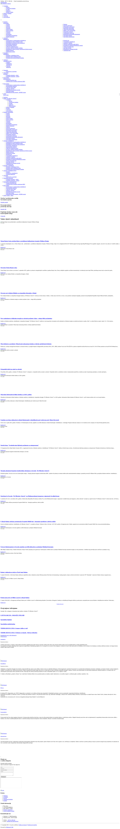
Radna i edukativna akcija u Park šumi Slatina (14, 572)
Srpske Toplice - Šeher (8, 195)
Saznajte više (3, 209)
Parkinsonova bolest (10, 51)
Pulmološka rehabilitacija (11, 44)
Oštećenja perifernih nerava (12, 46)
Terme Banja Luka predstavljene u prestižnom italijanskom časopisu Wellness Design (25, 241)
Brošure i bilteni (9, 12)
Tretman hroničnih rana (68, 46)
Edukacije (8, 11)
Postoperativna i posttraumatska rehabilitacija (16, 40)
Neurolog (8, 28)
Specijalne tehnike (67, 48)
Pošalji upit (3, 776)
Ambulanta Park (66, 50)
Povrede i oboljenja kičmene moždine (14, 48)
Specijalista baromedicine (11, 35)
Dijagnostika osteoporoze (68, 26)
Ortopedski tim (3, 663)
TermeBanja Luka (5, 94)
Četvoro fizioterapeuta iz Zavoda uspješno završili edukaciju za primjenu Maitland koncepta (27, 547)
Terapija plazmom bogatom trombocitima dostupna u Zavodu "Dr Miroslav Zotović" (25, 470)
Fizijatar (8, 24)
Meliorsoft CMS (9, 827)
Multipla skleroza (10, 50)
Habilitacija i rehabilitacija (9, 64)
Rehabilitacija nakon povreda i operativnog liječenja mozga (19, 49)
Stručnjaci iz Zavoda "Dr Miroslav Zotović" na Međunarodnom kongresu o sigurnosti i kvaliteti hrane (30, 496)
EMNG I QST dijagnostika (69, 30)
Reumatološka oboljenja (11, 45)
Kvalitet (8, 9)
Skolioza (8, 62)
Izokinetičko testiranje (68, 31)
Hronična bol (66, 40)
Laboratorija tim (3, 736)
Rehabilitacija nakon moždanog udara (14, 41)
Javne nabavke (6, 17)
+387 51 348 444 (11, 820)
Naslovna (5, 97)
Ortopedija (5, 175)
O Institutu (5, 6)
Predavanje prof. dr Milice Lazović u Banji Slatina (15, 597)
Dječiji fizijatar (9, 29)
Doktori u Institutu (7, 13)
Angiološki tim (3, 639)
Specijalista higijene (67, 35)
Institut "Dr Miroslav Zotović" (10, 98)
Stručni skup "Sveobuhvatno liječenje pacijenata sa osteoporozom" (20, 445)
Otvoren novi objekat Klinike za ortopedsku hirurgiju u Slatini (18, 293)
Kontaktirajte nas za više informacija (8, 635)
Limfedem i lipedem (67, 43)
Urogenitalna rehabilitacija (69, 41)
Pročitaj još (3, 247)
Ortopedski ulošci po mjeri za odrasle (11, 369)
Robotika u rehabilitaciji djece (12, 55)
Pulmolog (8, 31)
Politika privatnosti (23, 824)
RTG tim (2, 687)
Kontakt (5, 14)
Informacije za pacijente (11, 71)
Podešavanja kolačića (32, 824)
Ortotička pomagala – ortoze (12, 75)
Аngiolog (8, 33)
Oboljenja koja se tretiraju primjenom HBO (15, 81)
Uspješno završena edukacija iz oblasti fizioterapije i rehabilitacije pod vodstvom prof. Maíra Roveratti (30, 420)
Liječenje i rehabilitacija (6, 38)
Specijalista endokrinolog (68, 36)
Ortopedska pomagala (5, 73)
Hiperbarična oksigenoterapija (6, 78)
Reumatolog (8, 34)
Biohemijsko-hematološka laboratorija (71, 34)
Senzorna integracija (67, 25)
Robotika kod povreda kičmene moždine (15, 58)
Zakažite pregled (4, 202)
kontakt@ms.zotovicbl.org (12, 821)
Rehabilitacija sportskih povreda (70, 49)
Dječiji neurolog (9, 30)
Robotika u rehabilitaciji (6, 53)
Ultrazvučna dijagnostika (68, 29)
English (5, 2)
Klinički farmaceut (10, 36)
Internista (8, 26)
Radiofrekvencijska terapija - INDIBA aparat (16, 92)
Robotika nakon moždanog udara (13, 56)
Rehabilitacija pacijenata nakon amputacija (15, 43)
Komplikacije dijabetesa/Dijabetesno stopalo (73, 45)
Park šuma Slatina (10, 91)
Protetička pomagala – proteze (12, 76)
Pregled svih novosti (60, 604)
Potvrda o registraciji (7, 809)
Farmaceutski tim (3, 712)
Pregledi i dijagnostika (6, 22)
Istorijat (7, 7)
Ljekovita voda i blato (11, 87)
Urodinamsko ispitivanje (68, 33)
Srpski (2, 2)
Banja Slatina (6, 185)
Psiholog (65, 24)
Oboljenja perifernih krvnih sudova (71, 44)
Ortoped (8, 25)
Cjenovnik (5, 16)
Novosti (5, 798)
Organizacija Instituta (10, 8)
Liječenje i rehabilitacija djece (7, 60)
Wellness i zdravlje (10, 88)
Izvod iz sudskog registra (8, 811)
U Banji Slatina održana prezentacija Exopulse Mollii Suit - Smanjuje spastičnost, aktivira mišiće (28, 521)
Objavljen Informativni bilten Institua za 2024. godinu (16, 394)
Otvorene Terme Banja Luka (9, 267)
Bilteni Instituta (12, 106)
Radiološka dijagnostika (68, 28)
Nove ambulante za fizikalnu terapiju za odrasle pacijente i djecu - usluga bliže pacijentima (26, 318)
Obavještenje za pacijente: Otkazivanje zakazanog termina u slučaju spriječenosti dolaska (26, 344)
